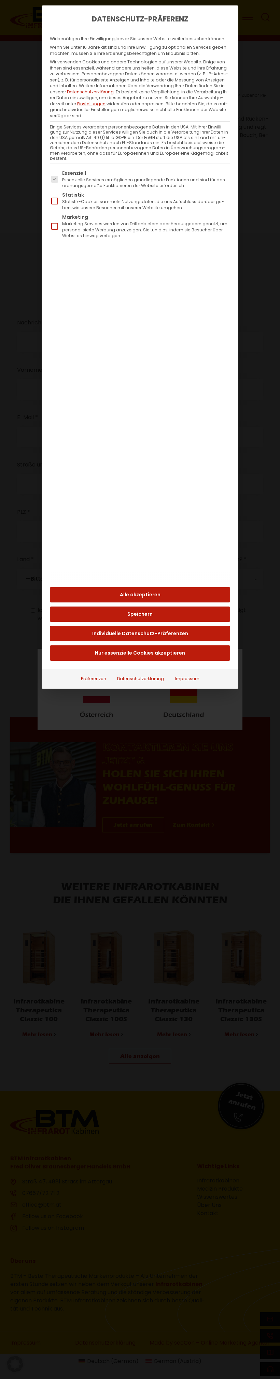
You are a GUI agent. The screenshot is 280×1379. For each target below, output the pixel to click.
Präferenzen (93, 678)
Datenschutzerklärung (90, 92)
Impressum (187, 678)
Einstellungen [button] (91, 104)
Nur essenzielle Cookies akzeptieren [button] (140, 652)
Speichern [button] (140, 614)
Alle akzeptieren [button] (140, 594)
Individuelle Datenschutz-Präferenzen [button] (140, 633)
